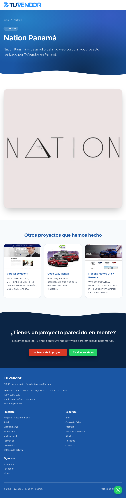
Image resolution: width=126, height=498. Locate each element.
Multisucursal (10, 436)
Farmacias (9, 441)
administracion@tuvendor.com (19, 399)
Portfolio (18, 20)
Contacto (70, 445)
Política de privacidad (111, 489)
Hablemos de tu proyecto (47, 352)
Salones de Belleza (13, 450)
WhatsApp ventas (13, 404)
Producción (9, 432)
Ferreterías (9, 445)
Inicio (6, 20)
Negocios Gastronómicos (17, 418)
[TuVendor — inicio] (22, 4)
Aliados (69, 436)
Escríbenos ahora (83, 352)
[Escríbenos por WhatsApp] (118, 490)
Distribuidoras (11, 427)
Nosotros (70, 441)
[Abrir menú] (120, 5)
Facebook (9, 469)
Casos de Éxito (73, 422)
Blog (67, 418)
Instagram (9, 464)
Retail (6, 422)
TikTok (7, 473)
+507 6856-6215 (12, 395)
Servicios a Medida (75, 432)
